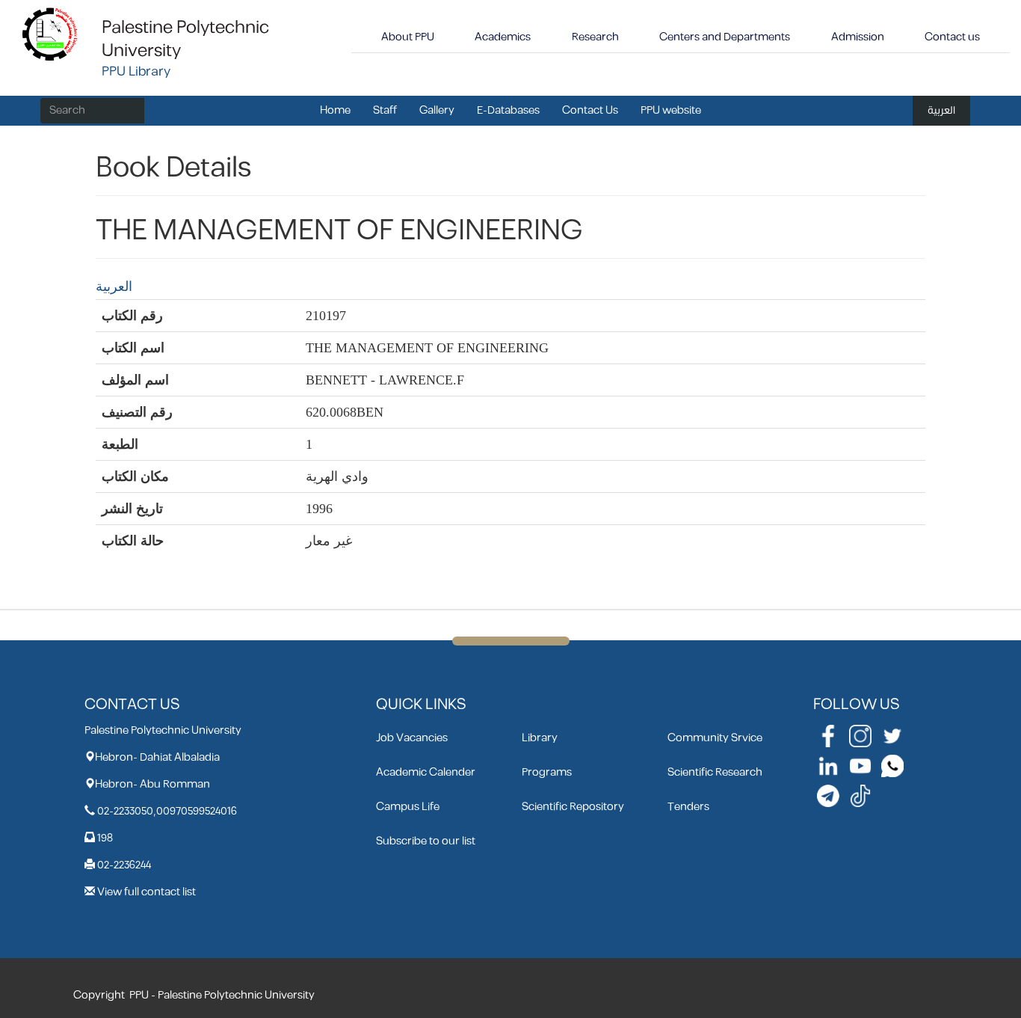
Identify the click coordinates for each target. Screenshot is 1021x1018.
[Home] (50, 33)
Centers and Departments (724, 37)
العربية (941, 110)
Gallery (436, 110)
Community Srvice (714, 737)
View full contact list (146, 892)
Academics (503, 37)
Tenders (688, 806)
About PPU (407, 37)
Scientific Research (714, 772)
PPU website (671, 110)
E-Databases (508, 110)
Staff (385, 110)
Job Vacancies (412, 737)
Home (335, 110)
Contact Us (590, 110)
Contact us (952, 37)
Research (595, 37)
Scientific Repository (573, 806)
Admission (857, 37)
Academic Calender (425, 772)
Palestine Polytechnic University (185, 39)
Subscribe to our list (425, 841)
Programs (547, 772)
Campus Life (407, 806)
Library (540, 737)
